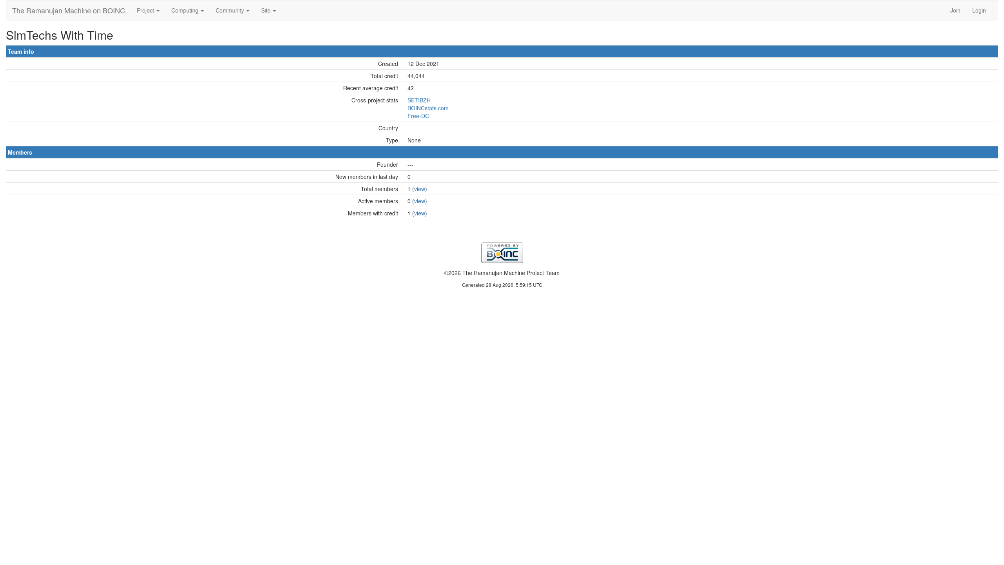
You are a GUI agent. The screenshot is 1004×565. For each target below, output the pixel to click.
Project (146, 10)
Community (231, 10)
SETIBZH (419, 100)
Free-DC (418, 116)
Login (979, 10)
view (419, 189)
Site (266, 10)
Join (955, 10)
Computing (185, 10)
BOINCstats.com (428, 108)
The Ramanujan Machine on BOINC (68, 10)
